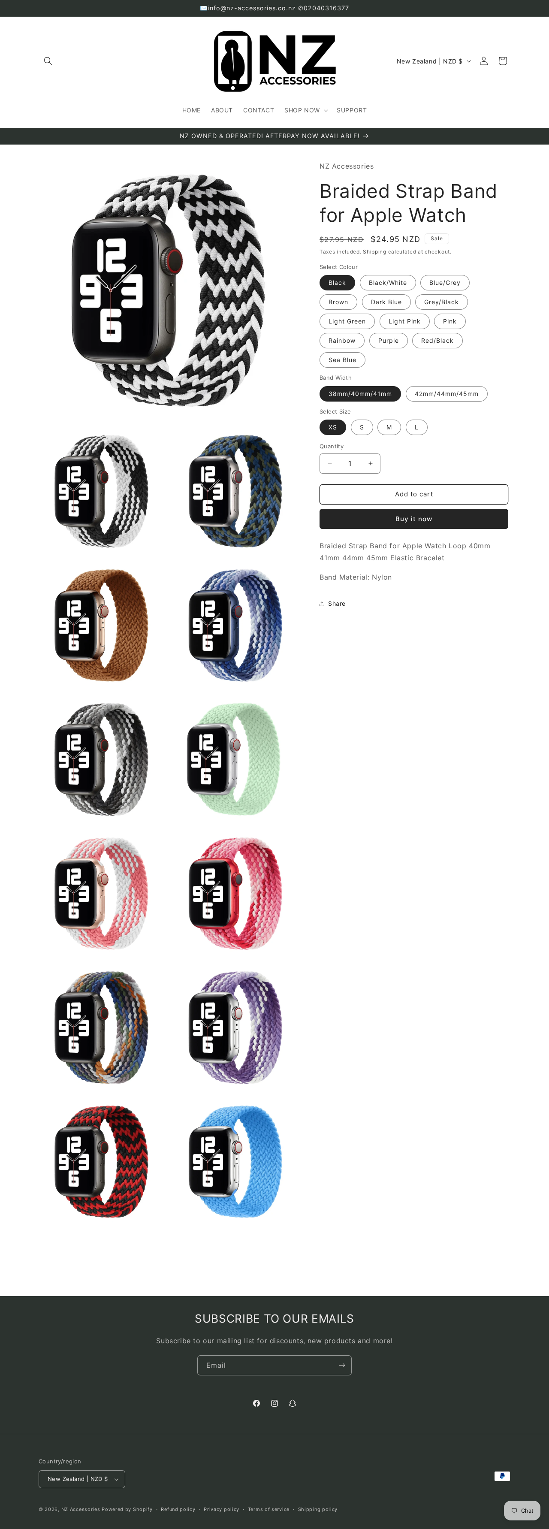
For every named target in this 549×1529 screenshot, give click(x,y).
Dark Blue (386, 301)
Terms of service (269, 1509)
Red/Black (437, 340)
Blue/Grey (445, 282)
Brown (338, 301)
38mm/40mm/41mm (360, 393)
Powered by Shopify (127, 1509)
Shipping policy (318, 1509)
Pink (450, 321)
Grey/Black (441, 301)
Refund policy (178, 1509)
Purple (388, 340)
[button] (48, 60)
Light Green (347, 321)
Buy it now (413, 518)
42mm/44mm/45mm (447, 393)
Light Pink (405, 321)
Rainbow (342, 340)
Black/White (388, 282)
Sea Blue (342, 359)
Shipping (374, 251)
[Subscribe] (341, 1365)
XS (333, 427)
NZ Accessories (80, 1509)
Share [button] (337, 603)
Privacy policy (221, 1509)
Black (337, 282)
